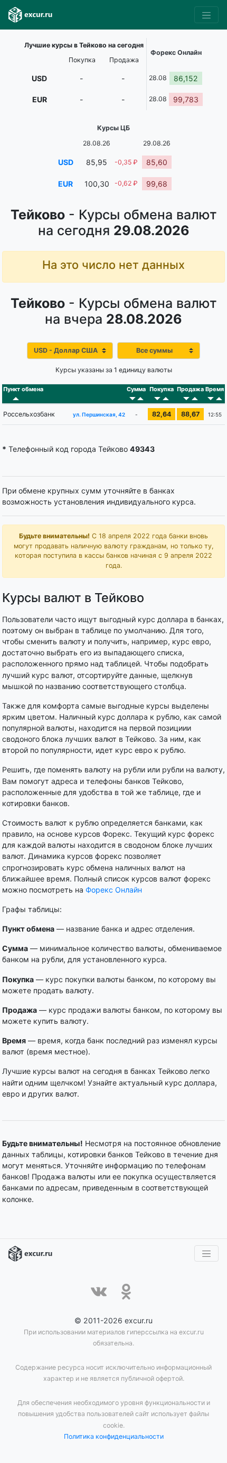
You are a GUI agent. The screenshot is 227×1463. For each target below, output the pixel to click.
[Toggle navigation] (206, 14)
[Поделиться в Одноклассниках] (126, 1291)
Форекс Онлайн (114, 889)
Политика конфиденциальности (114, 1436)
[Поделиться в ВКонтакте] (98, 1291)
